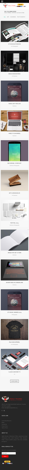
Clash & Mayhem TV (14, 372)
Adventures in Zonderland (14, 282)
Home (5, 12)
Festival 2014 (14, 223)
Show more (14, 381)
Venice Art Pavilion (14, 103)
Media (3, 422)
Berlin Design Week (15, 73)
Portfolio (9, 12)
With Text (14, 12)
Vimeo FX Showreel (15, 133)
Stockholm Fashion (14, 44)
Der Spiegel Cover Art (14, 163)
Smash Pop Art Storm (14, 252)
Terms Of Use (5, 427)
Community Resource (6, 420)
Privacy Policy (5, 426)
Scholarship (4, 424)
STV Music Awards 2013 (14, 312)
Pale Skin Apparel (14, 342)
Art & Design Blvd (14, 193)
